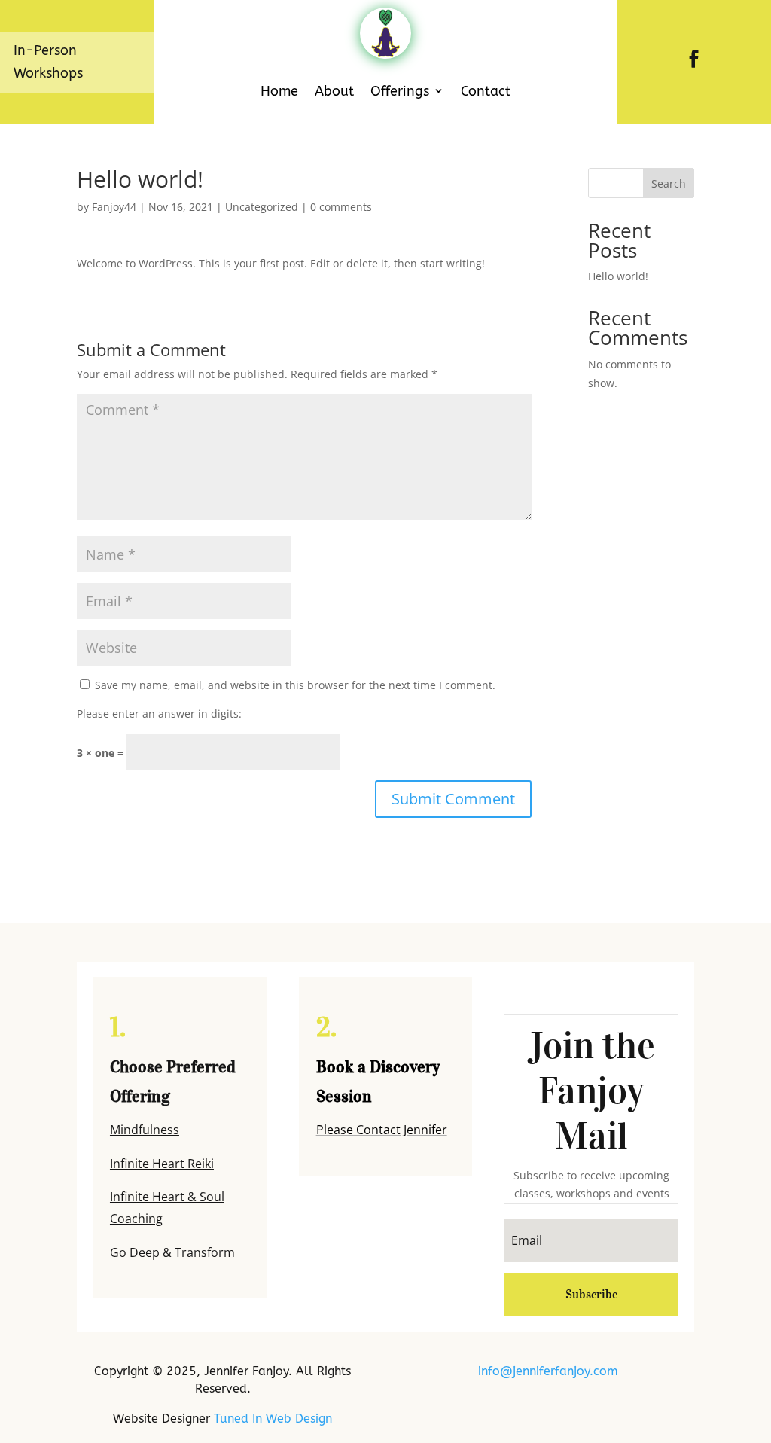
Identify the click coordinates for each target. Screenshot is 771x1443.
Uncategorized (261, 207)
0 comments (341, 207)
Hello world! (618, 276)
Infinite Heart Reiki (162, 1163)
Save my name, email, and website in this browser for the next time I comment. (295, 685)
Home (279, 91)
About (334, 91)
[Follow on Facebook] (694, 58)
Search (668, 183)
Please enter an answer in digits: (159, 713)
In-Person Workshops (48, 62)
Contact (485, 91)
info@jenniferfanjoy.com (548, 1371)
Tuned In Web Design (273, 1418)
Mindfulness (144, 1129)
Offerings (399, 91)
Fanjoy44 (114, 207)
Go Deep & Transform (172, 1252)
